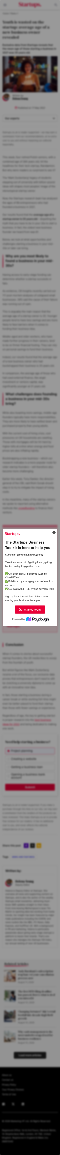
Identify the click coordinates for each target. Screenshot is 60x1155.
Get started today (30, 609)
